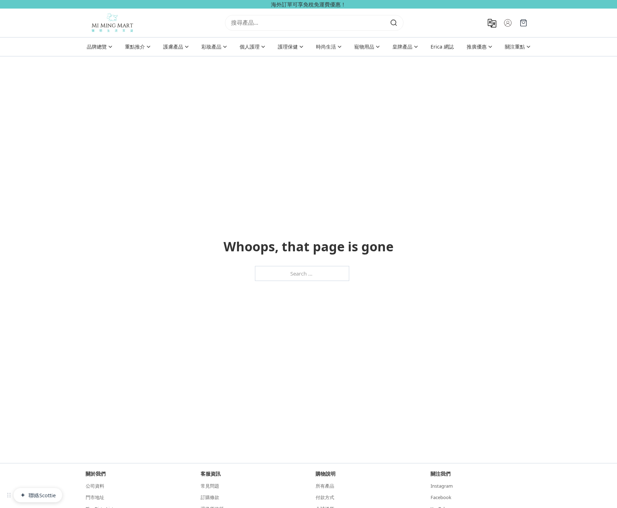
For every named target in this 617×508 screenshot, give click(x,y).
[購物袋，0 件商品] (523, 23)
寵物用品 (364, 46)
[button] (9, 495)
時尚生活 (326, 46)
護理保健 (288, 46)
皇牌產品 (402, 46)
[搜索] (394, 22)
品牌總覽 (97, 46)
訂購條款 (210, 497)
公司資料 (95, 486)
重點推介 (135, 46)
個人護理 (250, 46)
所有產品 (325, 486)
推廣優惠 (477, 46)
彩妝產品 (211, 46)
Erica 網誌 (442, 46)
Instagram (442, 486)
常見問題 (210, 486)
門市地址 (95, 497)
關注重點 (515, 46)
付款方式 (325, 497)
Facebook (441, 497)
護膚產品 (173, 46)
